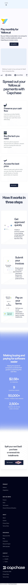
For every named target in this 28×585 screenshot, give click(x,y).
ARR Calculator (6, 546)
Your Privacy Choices (12, 584)
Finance (4, 500)
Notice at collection (4, 584)
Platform (5, 487)
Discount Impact (6, 543)
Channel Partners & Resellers (9, 508)
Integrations (5, 490)
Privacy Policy (6, 523)
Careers (4, 520)
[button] (6, 5)
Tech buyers (5, 505)
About (4, 518)
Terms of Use (6, 526)
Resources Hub (6, 535)
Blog (4, 538)
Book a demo (6, 556)
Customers (5, 541)
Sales (4, 502)
